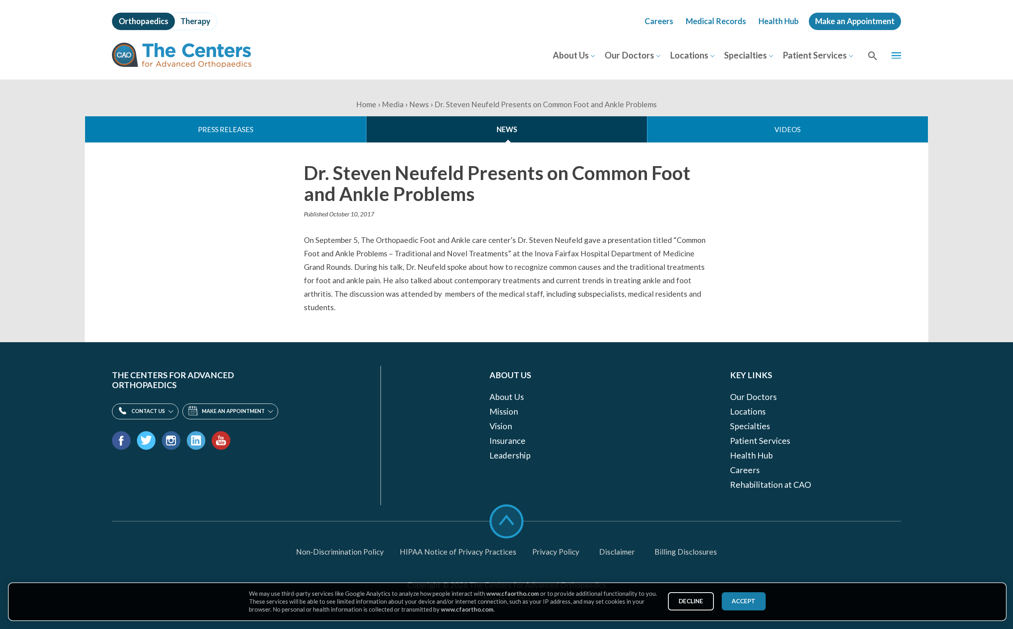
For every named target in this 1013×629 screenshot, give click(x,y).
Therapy (195, 21)
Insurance (507, 440)
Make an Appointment (855, 21)
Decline (691, 600)
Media (393, 104)
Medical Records (716, 21)
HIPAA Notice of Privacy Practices (458, 551)
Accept (743, 600)
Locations (689, 55)
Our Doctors (629, 55)
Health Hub (779, 21)
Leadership (510, 455)
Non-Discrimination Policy (340, 551)
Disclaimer (617, 551)
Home (366, 104)
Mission (503, 411)
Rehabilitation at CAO (770, 484)
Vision (500, 426)
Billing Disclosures (685, 551)
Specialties (745, 55)
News (419, 104)
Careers (659, 21)
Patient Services (815, 55)
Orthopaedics (143, 21)
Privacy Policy (555, 551)
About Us (571, 55)
